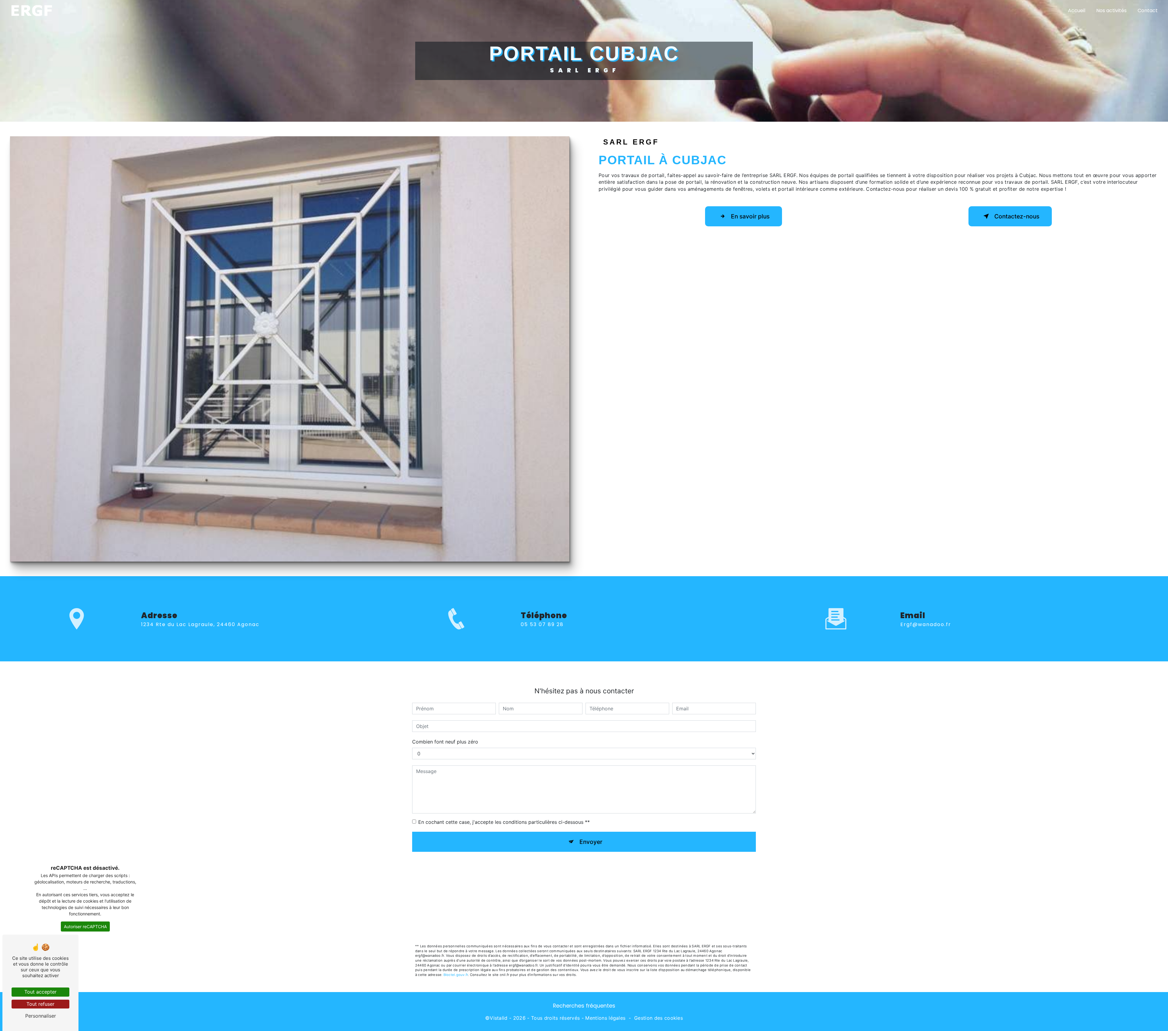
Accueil (1076, 10)
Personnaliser (40, 1016)
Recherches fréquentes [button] (584, 1005)
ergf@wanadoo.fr (925, 624)
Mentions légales (605, 1018)
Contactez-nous (1016, 216)
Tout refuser (40, 1004)
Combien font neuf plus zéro (445, 742)
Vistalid (499, 1018)
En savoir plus (750, 216)
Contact (1148, 10)
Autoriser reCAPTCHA (85, 926)
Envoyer (590, 841)
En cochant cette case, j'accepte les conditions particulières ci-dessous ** (504, 822)
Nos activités (1111, 10)
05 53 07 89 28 (542, 624)
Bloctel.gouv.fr (455, 975)
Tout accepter (40, 992)
